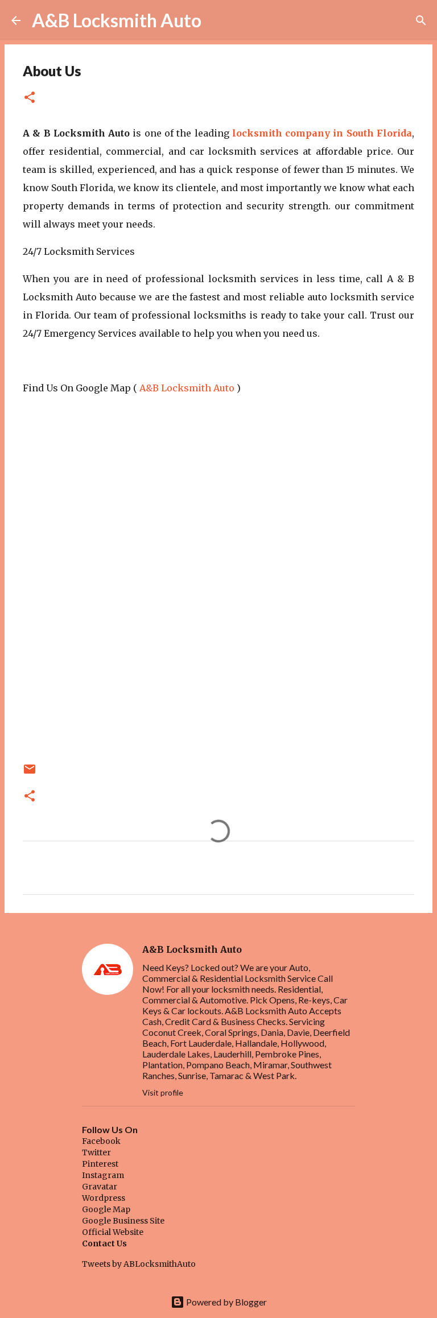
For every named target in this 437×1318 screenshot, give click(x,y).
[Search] (217, 20)
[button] (29, 98)
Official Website (112, 1232)
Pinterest (100, 1164)
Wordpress (103, 1198)
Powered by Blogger (225, 1301)
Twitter (96, 1152)
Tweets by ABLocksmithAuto (139, 1264)
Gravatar (99, 1186)
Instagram (103, 1175)
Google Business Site (123, 1221)
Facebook (101, 1141)
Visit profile (162, 1092)
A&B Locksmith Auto (116, 20)
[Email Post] (29, 773)
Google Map (106, 1209)
